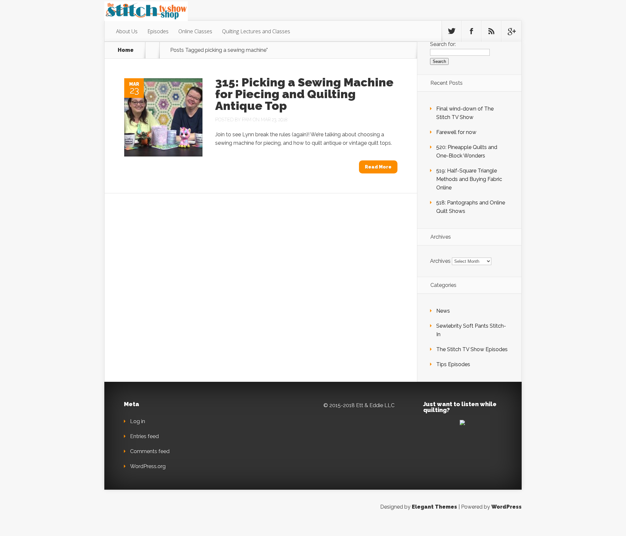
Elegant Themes (434, 507)
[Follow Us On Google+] (511, 31)
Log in (137, 421)
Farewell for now (456, 132)
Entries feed (144, 436)
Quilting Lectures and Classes (256, 31)
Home (126, 50)
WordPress (506, 507)
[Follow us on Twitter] (451, 31)
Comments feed (150, 451)
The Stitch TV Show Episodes (472, 349)
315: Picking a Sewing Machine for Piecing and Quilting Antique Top (304, 93)
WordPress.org (148, 466)
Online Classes (195, 31)
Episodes (158, 31)
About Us (127, 31)
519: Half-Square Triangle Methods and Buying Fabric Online (469, 179)
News (443, 311)
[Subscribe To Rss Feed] (491, 31)
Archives (440, 261)
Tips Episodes (453, 364)
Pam (246, 119)
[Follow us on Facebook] (471, 31)
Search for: (443, 44)
